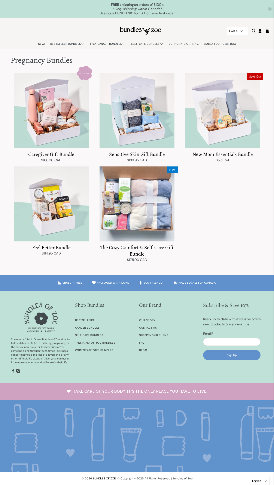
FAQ (142, 342)
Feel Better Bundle (51, 247)
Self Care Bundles (89, 335)
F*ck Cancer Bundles (106, 43)
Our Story (147, 320)
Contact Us (148, 327)
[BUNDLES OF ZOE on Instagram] (18, 372)
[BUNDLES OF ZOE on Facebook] (13, 372)
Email (208, 333)
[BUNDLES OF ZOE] (140, 31)
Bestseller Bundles (65, 43)
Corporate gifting (184, 43)
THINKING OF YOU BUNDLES (95, 342)
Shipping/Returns (153, 335)
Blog (143, 350)
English (256, 481)
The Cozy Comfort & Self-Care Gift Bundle (137, 250)
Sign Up (232, 355)
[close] (270, 9)
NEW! (41, 43)
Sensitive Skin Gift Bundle (137, 154)
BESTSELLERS (84, 320)
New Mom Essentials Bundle (222, 154)
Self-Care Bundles (145, 43)
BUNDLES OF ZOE (104, 478)
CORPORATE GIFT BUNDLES (94, 350)
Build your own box (220, 43)
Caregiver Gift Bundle (51, 154)
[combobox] (260, 481)
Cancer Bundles (87, 327)
